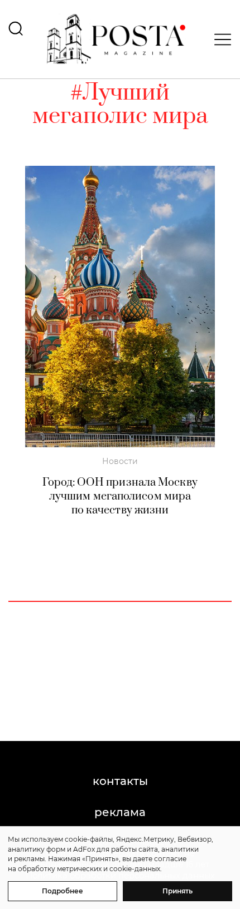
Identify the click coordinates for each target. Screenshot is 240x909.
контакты (120, 781)
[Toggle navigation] (219, 39)
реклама (120, 812)
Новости (120, 461)
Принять (177, 891)
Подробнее (62, 891)
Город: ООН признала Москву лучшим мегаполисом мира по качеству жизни (120, 496)
